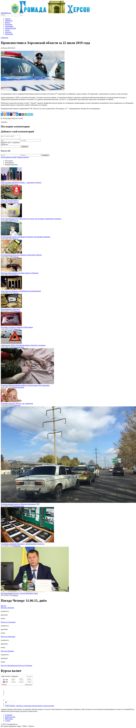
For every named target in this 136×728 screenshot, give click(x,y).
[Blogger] (14, 114)
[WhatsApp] (26, 114)
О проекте (9, 715)
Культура (8, 32)
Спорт (7, 30)
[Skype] (29, 114)
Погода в (7, 608)
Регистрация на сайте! (9, 157)
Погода (3, 606)
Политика (8, 24)
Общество (8, 20)
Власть (7, 22)
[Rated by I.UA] (9, 704)
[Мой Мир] (8, 114)
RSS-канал (9, 719)
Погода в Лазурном (25, 665)
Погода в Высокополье (9, 665)
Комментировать (12, 112)
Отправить (45, 155)
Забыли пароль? (23, 157)
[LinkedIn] (17, 114)
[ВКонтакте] (2, 114)
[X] (11, 114)
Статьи (15, 184)
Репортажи (9, 34)
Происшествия (10, 28)
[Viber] (23, 114)
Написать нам (10, 717)
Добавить (25, 146)
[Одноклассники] (5, 114)
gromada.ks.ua (6, 13)
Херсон (8, 19)
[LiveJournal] (20, 114)
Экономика (9, 26)
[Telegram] (32, 114)
